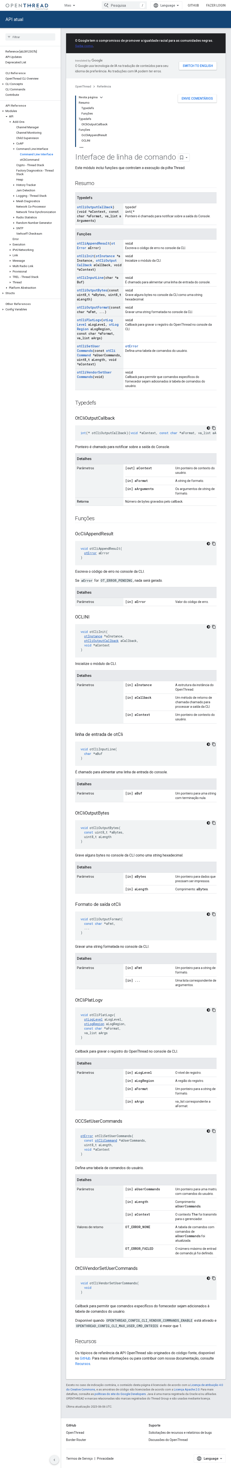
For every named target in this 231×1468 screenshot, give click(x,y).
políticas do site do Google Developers (120, 1394)
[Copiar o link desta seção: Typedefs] (100, 403)
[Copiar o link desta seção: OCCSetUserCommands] (126, 1121)
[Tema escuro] (208, 428)
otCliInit (85, 256)
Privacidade (105, 1458)
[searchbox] (30, 37)
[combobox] (124, 5)
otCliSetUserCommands (88, 348)
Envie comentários (197, 98)
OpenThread (83, 86)
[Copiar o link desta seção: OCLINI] (94, 617)
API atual (14, 19)
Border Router (76, 1440)
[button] (30, 84)
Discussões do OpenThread (168, 1440)
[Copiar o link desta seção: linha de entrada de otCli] (127, 734)
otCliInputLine (90, 277)
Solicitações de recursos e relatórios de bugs (180, 1432)
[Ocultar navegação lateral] (54, 1459)
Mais (68, 5)
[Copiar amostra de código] (214, 428)
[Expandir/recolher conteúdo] (101, 97)
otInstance (105, 256)
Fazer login (216, 5)
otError (131, 346)
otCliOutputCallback (95, 207)
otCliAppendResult (93, 243)
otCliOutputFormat (93, 307)
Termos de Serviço (79, 1458)
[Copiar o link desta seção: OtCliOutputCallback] (119, 418)
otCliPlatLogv (89, 320)
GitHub (193, 5)
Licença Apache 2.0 (186, 1389)
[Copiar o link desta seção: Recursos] (101, 1341)
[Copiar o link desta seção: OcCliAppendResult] (117, 534)
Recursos (82, 1364)
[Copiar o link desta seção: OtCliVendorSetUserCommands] (142, 1268)
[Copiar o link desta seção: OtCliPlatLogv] (107, 1000)
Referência (104, 86)
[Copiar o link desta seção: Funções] (99, 519)
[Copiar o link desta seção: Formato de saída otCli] (125, 904)
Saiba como (84, 46)
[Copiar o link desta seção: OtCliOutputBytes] (113, 813)
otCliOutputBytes (92, 290)
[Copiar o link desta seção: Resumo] (98, 183)
